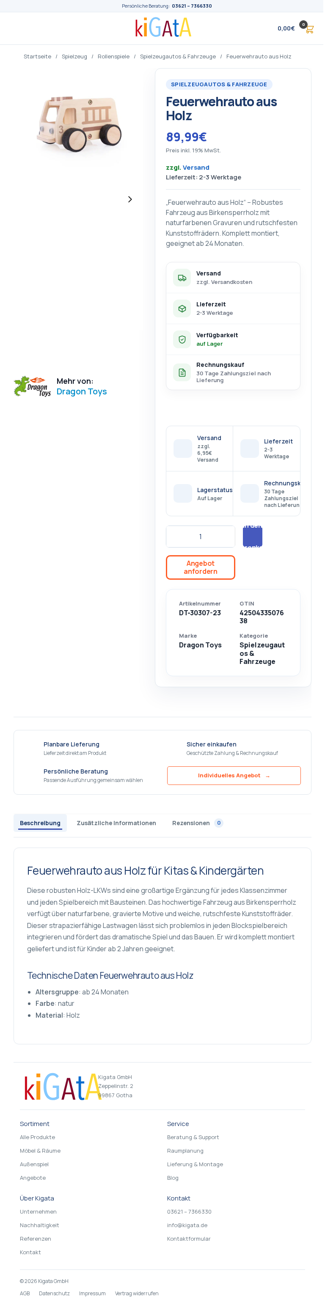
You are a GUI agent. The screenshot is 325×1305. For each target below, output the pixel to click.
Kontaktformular (189, 1238)
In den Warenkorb (252, 537)
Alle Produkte (37, 1137)
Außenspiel (34, 1164)
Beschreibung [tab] (40, 823)
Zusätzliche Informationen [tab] (116, 823)
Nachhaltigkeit (39, 1225)
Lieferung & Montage (195, 1164)
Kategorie (254, 636)
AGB (25, 1293)
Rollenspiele (113, 56)
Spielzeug (74, 56)
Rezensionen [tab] (196, 823)
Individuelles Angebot (234, 775)
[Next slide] (130, 199)
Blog (173, 1177)
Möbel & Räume (40, 1150)
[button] (288, 28)
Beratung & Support (193, 1137)
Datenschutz (54, 1293)
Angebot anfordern (200, 567)
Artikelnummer (200, 603)
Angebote (33, 1177)
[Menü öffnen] (18, 28)
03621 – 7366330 (192, 6)
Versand (196, 167)
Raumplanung (185, 1150)
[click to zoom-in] (78, 199)
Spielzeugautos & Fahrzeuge (178, 56)
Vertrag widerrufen (137, 1293)
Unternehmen (38, 1211)
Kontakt (30, 1252)
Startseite (37, 56)
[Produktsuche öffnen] (253, 28)
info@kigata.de (187, 1225)
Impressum (92, 1293)
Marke (188, 636)
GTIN (247, 603)
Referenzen (35, 1238)
